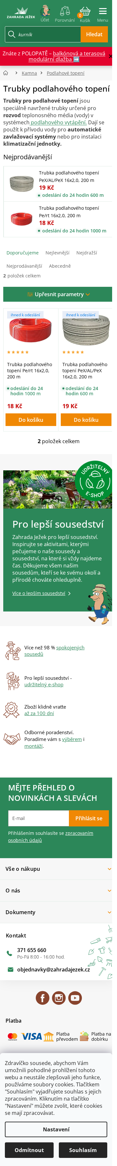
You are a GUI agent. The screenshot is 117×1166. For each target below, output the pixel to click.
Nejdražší (86, 253)
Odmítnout (29, 1150)
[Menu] (102, 12)
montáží (33, 746)
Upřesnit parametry (59, 294)
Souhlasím (83, 1150)
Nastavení (56, 1129)
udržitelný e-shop (43, 684)
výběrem (72, 739)
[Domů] (7, 73)
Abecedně (60, 266)
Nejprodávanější (24, 266)
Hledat (94, 34)
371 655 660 (31, 950)
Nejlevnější (58, 253)
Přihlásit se (88, 818)
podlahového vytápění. (58, 122)
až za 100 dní (39, 713)
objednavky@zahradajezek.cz (53, 969)
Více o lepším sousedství (38, 593)
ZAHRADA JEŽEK (42, 1001)
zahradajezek (59, 1001)
